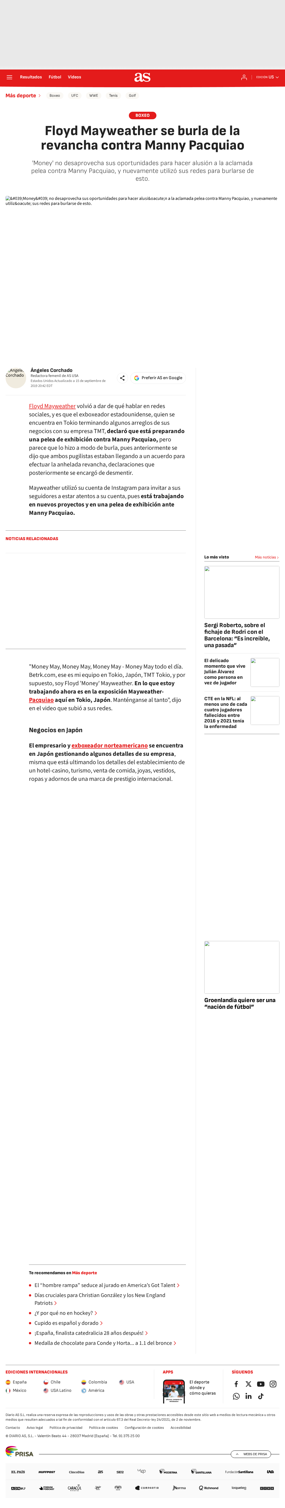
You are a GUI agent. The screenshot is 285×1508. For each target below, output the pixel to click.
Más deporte (21, 95)
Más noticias (265, 557)
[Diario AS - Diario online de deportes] (142, 77)
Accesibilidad (181, 1427)
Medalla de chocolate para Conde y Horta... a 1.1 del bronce (103, 1343)
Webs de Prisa (255, 1454)
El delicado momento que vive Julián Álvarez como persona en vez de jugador (224, 672)
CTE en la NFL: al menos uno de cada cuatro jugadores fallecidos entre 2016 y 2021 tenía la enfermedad (225, 712)
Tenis (113, 95)
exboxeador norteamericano (110, 745)
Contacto (13, 1427)
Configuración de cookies (144, 1427)
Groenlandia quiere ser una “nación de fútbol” (240, 1004)
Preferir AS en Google (162, 378)
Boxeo (55, 95)
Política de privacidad (66, 1427)
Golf (132, 95)
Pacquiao (41, 699)
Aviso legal (35, 1427)
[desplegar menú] (9, 77)
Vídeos (74, 77)
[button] (122, 378)
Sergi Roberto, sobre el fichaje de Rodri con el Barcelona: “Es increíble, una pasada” (237, 635)
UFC (74, 95)
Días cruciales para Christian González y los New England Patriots (100, 1299)
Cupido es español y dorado (67, 1323)
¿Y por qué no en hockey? (64, 1313)
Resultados (31, 77)
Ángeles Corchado (51, 370)
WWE (93, 95)
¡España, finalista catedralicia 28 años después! (89, 1333)
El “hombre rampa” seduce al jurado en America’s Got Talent (105, 1285)
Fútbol (55, 77)
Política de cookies (103, 1427)
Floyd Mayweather (52, 406)
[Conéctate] (244, 77)
